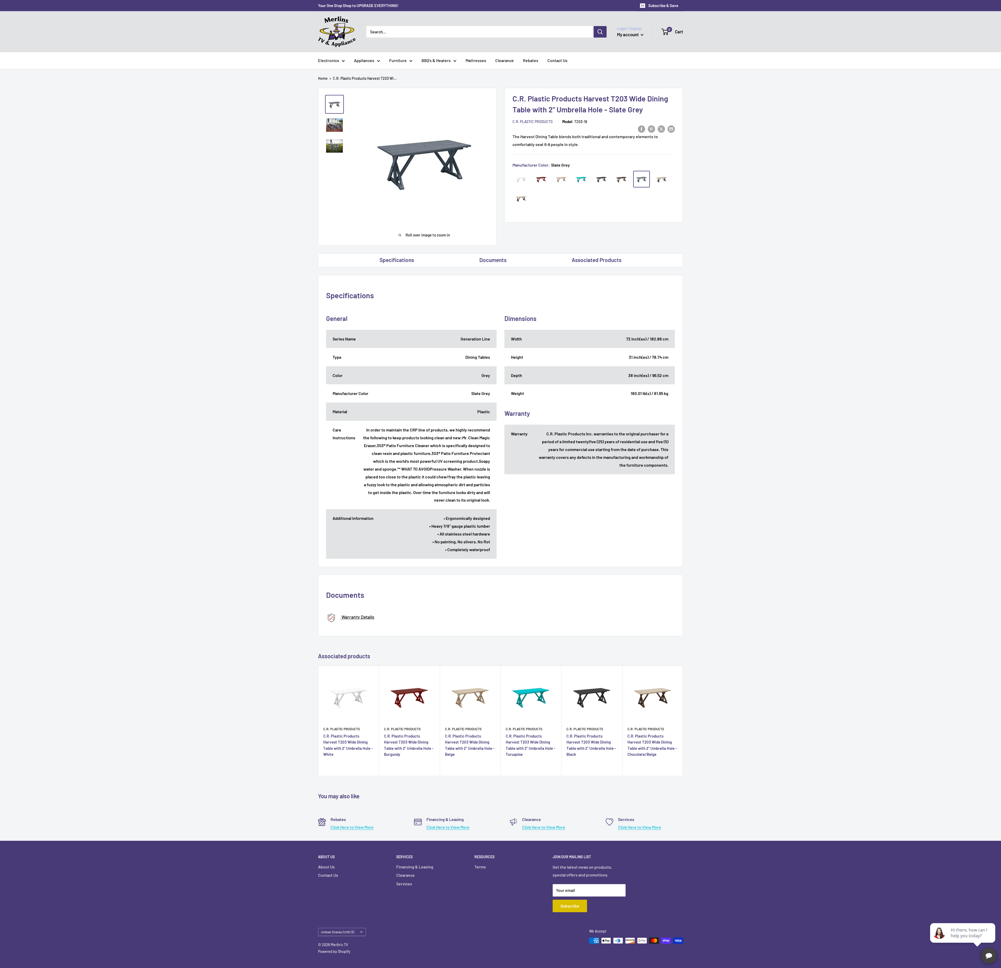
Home (323, 78)
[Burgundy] (541, 179)
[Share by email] (671, 129)
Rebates (530, 60)
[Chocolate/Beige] (521, 198)
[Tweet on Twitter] (661, 129)
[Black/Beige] (661, 179)
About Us (326, 866)
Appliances (364, 60)
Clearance (504, 60)
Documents (492, 260)
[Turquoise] (581, 179)
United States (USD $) (337, 932)
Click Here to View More (352, 827)
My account (628, 34)
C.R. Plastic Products (532, 121)
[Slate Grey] (641, 179)
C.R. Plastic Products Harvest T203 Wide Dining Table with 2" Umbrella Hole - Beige (470, 745)
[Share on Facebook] (641, 129)
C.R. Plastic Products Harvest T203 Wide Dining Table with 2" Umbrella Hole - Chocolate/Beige (652, 745)
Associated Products (596, 260)
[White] (521, 179)
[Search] (600, 32)
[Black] (601, 179)
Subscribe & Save (663, 5)
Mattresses (476, 60)
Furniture (398, 60)
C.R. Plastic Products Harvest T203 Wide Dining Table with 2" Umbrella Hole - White (348, 745)
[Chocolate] (621, 179)
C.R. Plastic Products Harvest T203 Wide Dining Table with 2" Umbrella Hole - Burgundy (409, 745)
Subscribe (569, 905)
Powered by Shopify (334, 951)
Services (404, 883)
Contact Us (557, 60)
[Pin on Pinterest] (651, 129)
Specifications (397, 260)
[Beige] (561, 179)
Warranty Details (357, 617)
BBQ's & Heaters (436, 60)
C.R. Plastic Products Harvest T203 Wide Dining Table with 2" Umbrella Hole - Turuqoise (530, 745)
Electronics (328, 60)
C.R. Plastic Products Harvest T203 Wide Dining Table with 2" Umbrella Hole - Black (591, 745)
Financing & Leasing (414, 866)
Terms (480, 866)
